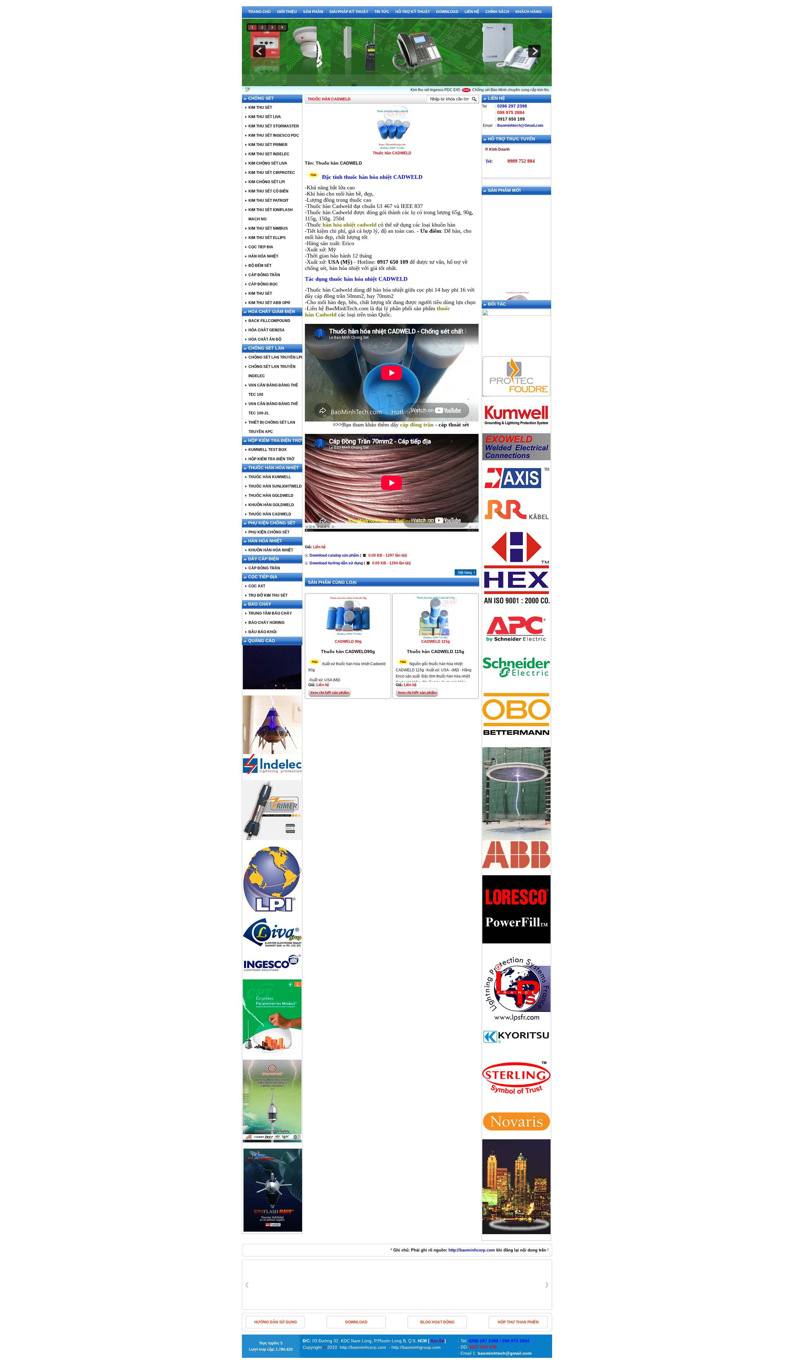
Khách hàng (528, 12)
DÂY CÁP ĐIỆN (263, 558)
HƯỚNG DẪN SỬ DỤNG (275, 1322)
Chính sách (497, 12)
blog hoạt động (437, 1322)
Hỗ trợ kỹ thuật (412, 12)
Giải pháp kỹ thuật (348, 12)
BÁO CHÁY (259, 604)
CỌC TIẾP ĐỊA (262, 576)
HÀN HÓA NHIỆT (265, 540)
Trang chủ (259, 12)
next (534, 51)
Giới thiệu (287, 12)
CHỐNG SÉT (261, 98)
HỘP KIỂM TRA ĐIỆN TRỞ (275, 440)
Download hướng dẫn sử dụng (360, 563)
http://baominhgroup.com (416, 1347)
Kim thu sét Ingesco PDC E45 (412, 90)
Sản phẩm (313, 12)
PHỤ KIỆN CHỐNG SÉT (272, 522)
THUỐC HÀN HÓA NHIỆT (273, 467)
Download (447, 12)
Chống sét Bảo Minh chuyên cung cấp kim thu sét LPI (494, 90)
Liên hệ (472, 12)
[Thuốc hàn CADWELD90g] (348, 637)
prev (259, 51)
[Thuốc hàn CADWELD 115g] (435, 637)
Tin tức (381, 12)
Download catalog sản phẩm (358, 555)
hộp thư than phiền (518, 1322)
